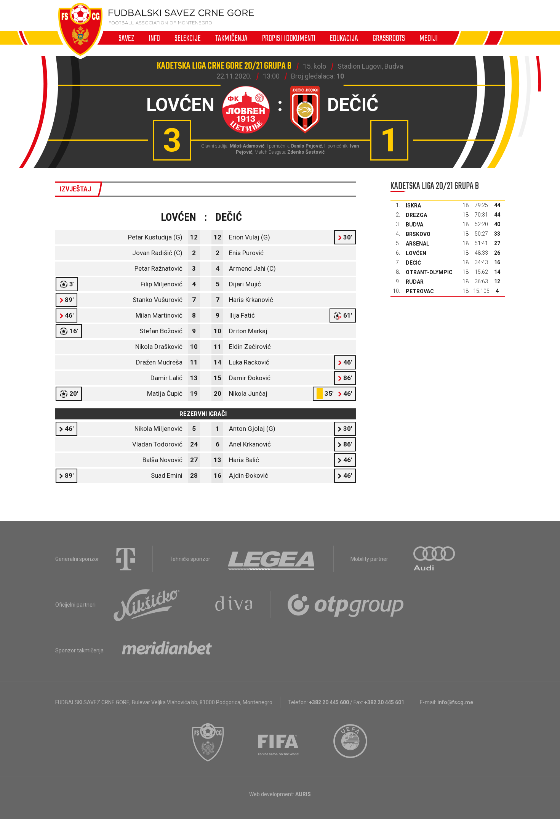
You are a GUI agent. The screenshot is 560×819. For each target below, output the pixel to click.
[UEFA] (351, 742)
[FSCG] (208, 742)
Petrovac (420, 291)
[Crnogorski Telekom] (126, 559)
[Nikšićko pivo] (146, 605)
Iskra (413, 205)
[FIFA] (279, 742)
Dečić (413, 263)
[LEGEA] (272, 559)
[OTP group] (346, 605)
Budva (414, 225)
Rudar (415, 282)
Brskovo (418, 234)
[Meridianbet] (166, 650)
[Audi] (435, 559)
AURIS (303, 794)
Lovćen (416, 253)
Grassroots (389, 38)
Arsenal (417, 244)
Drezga (416, 215)
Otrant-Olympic (429, 272)
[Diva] (234, 605)
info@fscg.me (455, 702)
